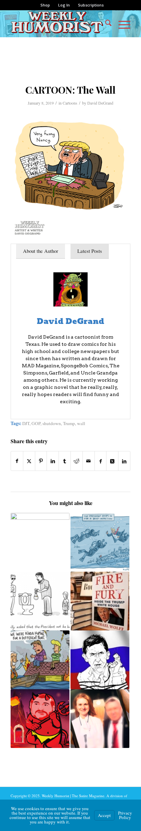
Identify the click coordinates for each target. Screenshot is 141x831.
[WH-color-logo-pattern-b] (58, 23)
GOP (35, 423)
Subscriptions (91, 5)
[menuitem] (45, 5)
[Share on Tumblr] (64, 461)
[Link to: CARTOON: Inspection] (99, 542)
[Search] (105, 23)
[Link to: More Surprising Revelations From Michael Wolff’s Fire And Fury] (99, 601)
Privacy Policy (125, 815)
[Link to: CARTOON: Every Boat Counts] (40, 659)
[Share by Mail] (88, 461)
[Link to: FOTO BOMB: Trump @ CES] (40, 542)
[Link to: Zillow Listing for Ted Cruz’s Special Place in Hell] (40, 718)
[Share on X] (29, 461)
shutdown (51, 423)
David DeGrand (100, 103)
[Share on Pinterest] (41, 461)
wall (81, 423)
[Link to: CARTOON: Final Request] (40, 601)
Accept (104, 815)
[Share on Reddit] (76, 461)
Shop (45, 5)
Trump (69, 423)
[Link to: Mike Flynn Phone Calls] (99, 659)
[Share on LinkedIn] (53, 461)
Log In (64, 5)
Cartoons (70, 103)
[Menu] (121, 23)
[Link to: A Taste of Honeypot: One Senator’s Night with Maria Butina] (99, 718)
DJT (25, 423)
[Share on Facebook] (17, 461)
